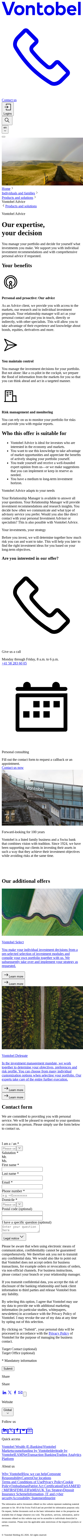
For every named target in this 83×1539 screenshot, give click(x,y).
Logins (8, 113)
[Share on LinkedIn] (4, 1394)
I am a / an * (10, 1144)
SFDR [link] (17, 1490)
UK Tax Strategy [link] (51, 1490)
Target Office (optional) (18, 1353)
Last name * (10, 1173)
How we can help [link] (34, 1474)
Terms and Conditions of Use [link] (22, 1482)
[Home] (41, 9)
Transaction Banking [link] (41, 1455)
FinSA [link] (66, 1486)
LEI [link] (25, 1490)
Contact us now (13, 768)
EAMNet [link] (20, 1455)
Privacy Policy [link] (53, 1482)
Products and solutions (17, 198)
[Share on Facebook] (15, 1394)
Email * (7, 1182)
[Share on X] (9, 1394)
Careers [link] (27, 1478)
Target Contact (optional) (19, 1349)
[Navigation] (3, 136)
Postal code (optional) (17, 1209)
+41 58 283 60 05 (14, 663)
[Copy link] (25, 1394)
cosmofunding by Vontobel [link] (32, 1451)
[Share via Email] (20, 1394)
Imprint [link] (50, 1498)
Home (6, 189)
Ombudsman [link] (20, 1486)
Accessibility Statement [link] (29, 1498)
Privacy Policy (59, 1333)
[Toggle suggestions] (19, 1148)
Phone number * (13, 1191)
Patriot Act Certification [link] (45, 1486)
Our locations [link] (41, 1478)
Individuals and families (18, 193)
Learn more (16, 976)
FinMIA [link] (33, 1490)
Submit (8, 1368)
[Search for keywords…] (7, 120)
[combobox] (5, 129)
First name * (10, 1165)
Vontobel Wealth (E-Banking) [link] (22, 1447)
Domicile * (9, 1200)
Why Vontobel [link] (12, 1474)
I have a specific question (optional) (26, 1222)
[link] (5, 1431)
